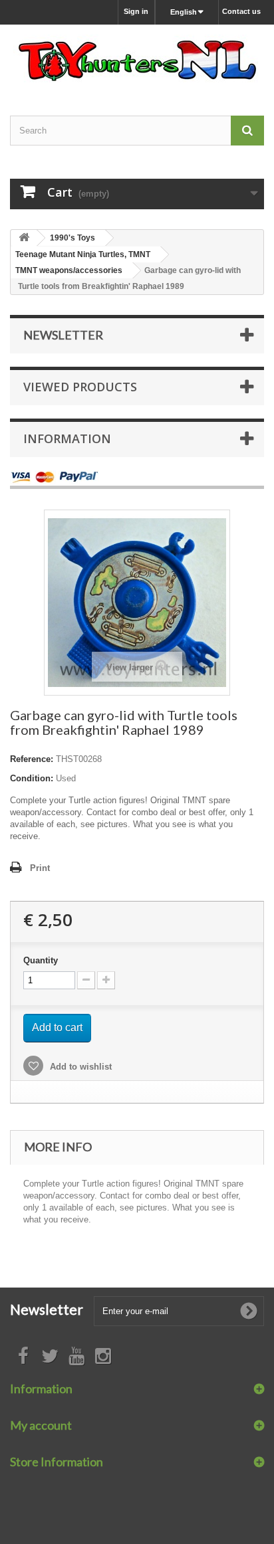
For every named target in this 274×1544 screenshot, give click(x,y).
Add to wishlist (79, 1067)
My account (41, 1425)
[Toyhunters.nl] (137, 58)
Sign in (136, 11)
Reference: (31, 759)
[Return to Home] (24, 238)
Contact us (241, 11)
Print (40, 868)
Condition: (31, 778)
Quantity (40, 960)
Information (67, 438)
